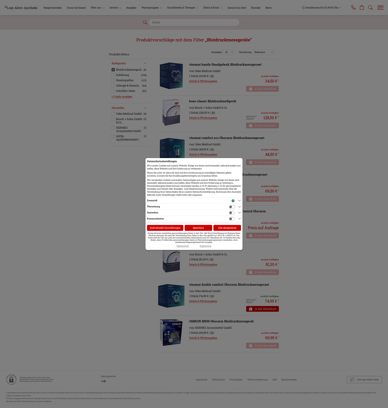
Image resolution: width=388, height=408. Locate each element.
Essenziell (152, 200)
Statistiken (152, 212)
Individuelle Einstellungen (165, 227)
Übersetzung (153, 206)
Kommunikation (155, 218)
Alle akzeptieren (227, 227)
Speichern (198, 227)
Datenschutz (183, 246)
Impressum (205, 246)
